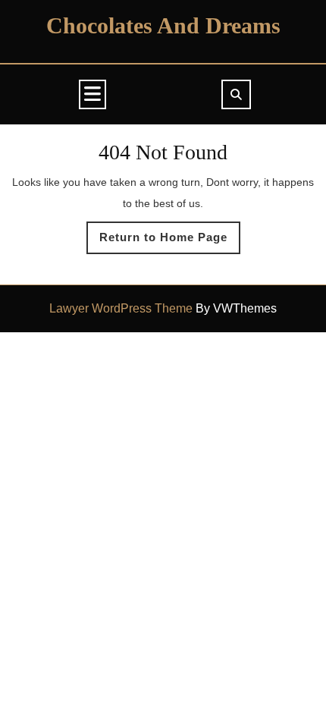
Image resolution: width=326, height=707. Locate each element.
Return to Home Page (169, 242)
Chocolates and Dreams (163, 25)
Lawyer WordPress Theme (121, 308)
